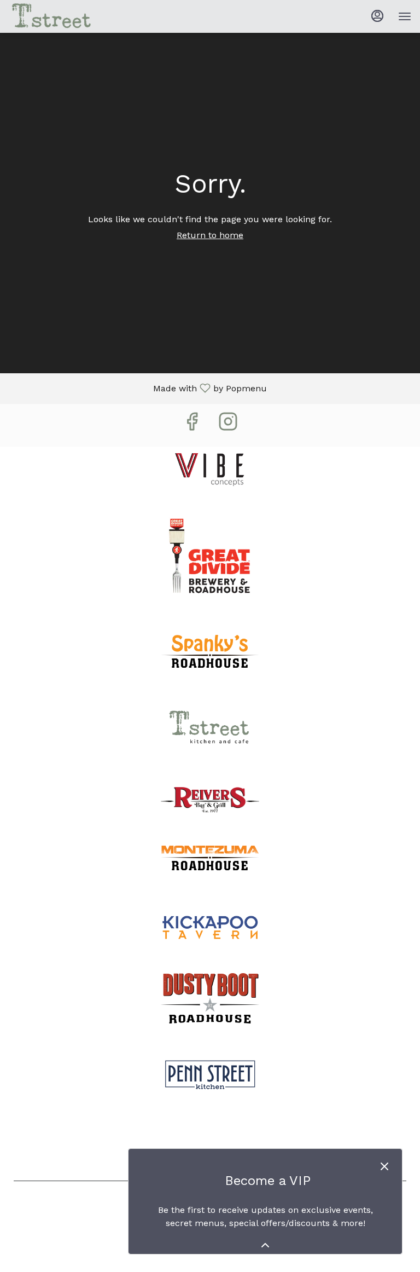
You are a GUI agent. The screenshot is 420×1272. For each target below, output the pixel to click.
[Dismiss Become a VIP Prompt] (384, 1166)
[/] (210, 466)
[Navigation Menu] (405, 16)
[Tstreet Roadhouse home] (58, 16)
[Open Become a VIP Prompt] (265, 1245)
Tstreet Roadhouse (210, 1139)
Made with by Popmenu (137, 388)
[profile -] (377, 15)
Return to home (210, 235)
